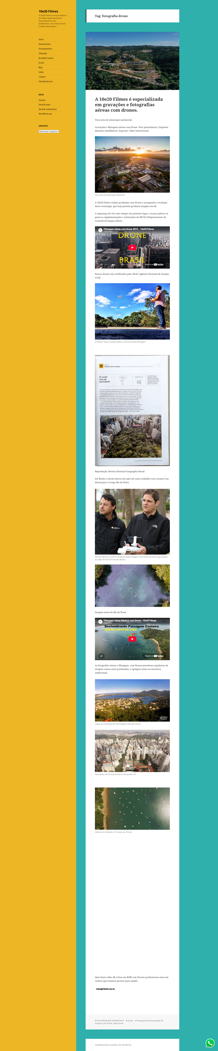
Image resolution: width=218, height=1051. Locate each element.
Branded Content (46, 58)
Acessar (42, 100)
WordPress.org (45, 114)
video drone (118, 1023)
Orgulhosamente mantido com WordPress (113, 1045)
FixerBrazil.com (45, 81)
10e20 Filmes (48, 11)
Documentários (45, 48)
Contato (42, 76)
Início (41, 39)
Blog (40, 67)
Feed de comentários (48, 109)
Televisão (43, 53)
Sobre (41, 72)
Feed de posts (44, 104)
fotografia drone (144, 1020)
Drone (41, 62)
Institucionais (44, 44)
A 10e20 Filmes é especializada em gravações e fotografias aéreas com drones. (129, 104)
